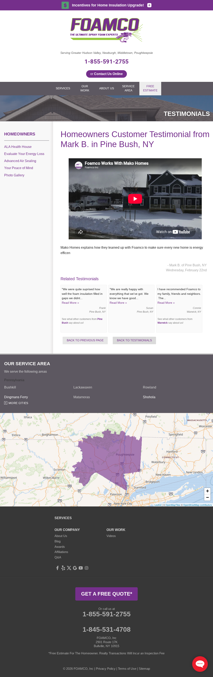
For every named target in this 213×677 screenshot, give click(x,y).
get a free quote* (106, 594)
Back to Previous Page (85, 340)
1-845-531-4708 (107, 629)
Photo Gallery (14, 175)
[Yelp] (63, 567)
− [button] (207, 497)
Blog (57, 541)
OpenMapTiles (173, 504)
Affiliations (61, 552)
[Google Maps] (74, 567)
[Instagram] (86, 567)
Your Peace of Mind (18, 168)
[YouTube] (80, 567)
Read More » (70, 302)
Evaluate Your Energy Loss (24, 154)
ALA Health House (18, 147)
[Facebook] (57, 567)
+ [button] (207, 491)
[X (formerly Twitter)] (69, 567)
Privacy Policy (105, 668)
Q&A (57, 557)
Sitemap (144, 668)
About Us (60, 536)
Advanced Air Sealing (20, 161)
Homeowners (19, 134)
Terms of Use (127, 668)
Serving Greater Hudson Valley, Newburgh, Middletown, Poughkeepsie (106, 52)
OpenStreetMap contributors (197, 504)
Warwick (162, 323)
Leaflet (158, 504)
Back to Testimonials (134, 340)
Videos (111, 536)
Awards (59, 546)
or (106, 74)
